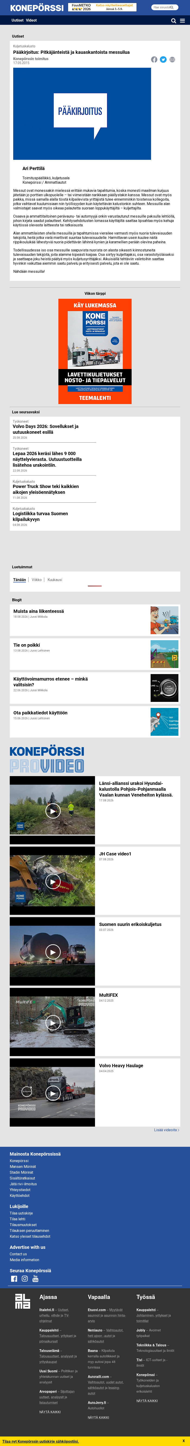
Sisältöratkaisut (22, 1178)
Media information (24, 1260)
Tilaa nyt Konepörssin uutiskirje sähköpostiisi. (40, 1441)
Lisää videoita (166, 1130)
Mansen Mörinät (23, 1166)
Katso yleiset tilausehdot (30, 1236)
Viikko (37, 580)
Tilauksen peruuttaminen (29, 1230)
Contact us (18, 1254)
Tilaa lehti (17, 1219)
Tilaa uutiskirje (21, 1213)
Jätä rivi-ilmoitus (23, 1184)
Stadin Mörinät (21, 1172)
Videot (31, 20)
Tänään (19, 579)
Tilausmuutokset (23, 1225)
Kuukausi (55, 580)
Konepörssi (19, 1161)
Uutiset (17, 20)
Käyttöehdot (19, 1195)
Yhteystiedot (20, 1190)
